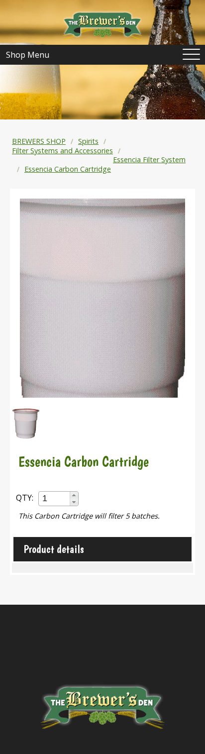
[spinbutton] (54, 498)
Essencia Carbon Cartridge (67, 169)
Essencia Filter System (149, 159)
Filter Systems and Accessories (62, 150)
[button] (74, 495)
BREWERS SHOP (39, 141)
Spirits (88, 141)
